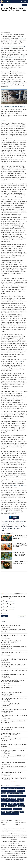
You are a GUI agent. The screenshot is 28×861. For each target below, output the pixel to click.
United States (16, 803)
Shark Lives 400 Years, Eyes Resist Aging (13, 778)
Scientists (15, 809)
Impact (3, 814)
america (22, 811)
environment (14, 793)
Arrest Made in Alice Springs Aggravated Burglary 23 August (13, 710)
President (9, 811)
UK (19, 796)
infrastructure (20, 798)
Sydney (3, 811)
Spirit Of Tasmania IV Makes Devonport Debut (13, 767)
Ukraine (22, 38)
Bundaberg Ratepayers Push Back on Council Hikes (12, 675)
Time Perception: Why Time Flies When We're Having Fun (20, 537)
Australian (8, 790)
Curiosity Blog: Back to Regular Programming (10, 704)
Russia (6, 521)
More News (14, 782)
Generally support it (9, 604)
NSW (18, 790)
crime (3, 806)
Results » (22, 616)
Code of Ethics (18, 820)
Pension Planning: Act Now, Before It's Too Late (14, 653)
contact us (7, 859)
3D (6, 528)
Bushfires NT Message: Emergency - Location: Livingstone (12, 693)
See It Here (4, 120)
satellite (22, 521)
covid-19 (23, 796)
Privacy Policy (4, 822)
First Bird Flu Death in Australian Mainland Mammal (11, 686)
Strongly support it (8, 601)
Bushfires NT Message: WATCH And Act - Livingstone (13, 756)
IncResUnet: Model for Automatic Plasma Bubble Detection (13, 647)
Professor (4, 793)
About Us (23, 822)
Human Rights (18, 526)
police (3, 790)
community (22, 788)
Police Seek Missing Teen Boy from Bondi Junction (14, 716)
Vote (4, 616)
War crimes (9, 526)
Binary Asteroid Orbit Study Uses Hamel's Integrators (14, 660)
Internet (11, 814)
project (22, 803)
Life (1, 4)
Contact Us (17, 822)
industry (22, 801)
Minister (20, 793)
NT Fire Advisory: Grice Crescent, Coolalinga (11, 739)
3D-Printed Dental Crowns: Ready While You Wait (13, 630)
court (7, 814)
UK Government (5, 809)
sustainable (14, 806)
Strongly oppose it (8, 610)
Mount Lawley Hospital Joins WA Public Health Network (13, 721)
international (4, 523)
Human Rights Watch (14, 528)
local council (4, 798)
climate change (15, 811)
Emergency (4, 525)
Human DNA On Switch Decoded (11, 625)
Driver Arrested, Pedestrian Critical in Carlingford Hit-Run (12, 751)
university (16, 788)
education (10, 801)
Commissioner (12, 525)
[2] (7, 849)
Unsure (5, 613)
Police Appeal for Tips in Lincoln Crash (13, 763)
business (10, 796)
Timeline (3, 621)
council (15, 796)
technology (16, 801)
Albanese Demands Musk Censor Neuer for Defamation (13, 665)
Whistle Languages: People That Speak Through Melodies (19, 554)
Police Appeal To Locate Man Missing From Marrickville (12, 728)
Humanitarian (19, 523)
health (9, 793)
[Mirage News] (5, 1)
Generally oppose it (9, 607)
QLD (11, 809)
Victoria (22, 790)
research (14, 790)
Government (9, 788)
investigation (4, 803)
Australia (3, 788)
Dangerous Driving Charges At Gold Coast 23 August (14, 745)
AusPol (10, 803)
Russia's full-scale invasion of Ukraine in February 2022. (13, 57)
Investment (4, 801)
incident (16, 814)
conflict (17, 521)
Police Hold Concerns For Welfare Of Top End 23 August (13, 699)
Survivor (11, 523)
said (21, 361)
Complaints (17, 824)
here (14, 514)
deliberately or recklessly (17, 485)
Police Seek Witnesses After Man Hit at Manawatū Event (13, 773)
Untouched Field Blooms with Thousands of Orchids (14, 636)
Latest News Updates (6, 820)
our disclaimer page (18, 859)
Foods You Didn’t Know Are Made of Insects (20, 562)
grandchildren (5, 530)
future (20, 809)
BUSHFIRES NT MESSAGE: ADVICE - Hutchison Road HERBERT (11, 734)
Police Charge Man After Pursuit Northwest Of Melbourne (11, 641)
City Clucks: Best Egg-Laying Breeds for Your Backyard (20, 545)
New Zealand (21, 806)
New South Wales (12, 798)
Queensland (4, 796)
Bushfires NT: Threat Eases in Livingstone (14, 670)
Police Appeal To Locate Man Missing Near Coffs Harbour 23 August (12, 681)
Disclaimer (3, 824)
